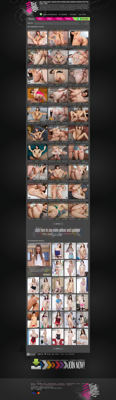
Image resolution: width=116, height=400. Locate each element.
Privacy (78, 383)
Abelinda (31, 244)
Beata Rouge (55, 295)
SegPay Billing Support (41, 383)
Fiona (70, 84)
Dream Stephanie (72, 103)
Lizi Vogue (79, 261)
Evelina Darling (68, 329)
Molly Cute (51, 219)
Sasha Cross (43, 329)
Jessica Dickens (44, 312)
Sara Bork (51, 200)
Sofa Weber (51, 142)
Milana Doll (51, 161)
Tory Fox (30, 219)
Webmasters (33, 384)
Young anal (31, 19)
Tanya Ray (71, 65)
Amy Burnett (43, 278)
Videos (40, 19)
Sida (29, 161)
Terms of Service (85, 383)
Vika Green (51, 84)
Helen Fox (30, 295)
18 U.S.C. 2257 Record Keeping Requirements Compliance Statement (51, 384)
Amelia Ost (71, 46)
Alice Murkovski (72, 200)
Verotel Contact (61, 383)
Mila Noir (55, 243)
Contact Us (69, 384)
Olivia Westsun (72, 161)
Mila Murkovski (31, 65)
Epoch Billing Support (70, 383)
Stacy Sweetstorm (32, 278)
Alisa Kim (55, 312)
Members (69, 19)
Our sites (60, 19)
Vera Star (30, 46)
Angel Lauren (31, 329)
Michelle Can (80, 329)
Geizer (29, 312)
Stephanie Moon (80, 312)
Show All (58, 223)
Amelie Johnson (80, 295)
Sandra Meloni (44, 295)
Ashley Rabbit (31, 123)
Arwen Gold (67, 243)
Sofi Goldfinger (80, 243)
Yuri (31, 161)
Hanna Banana (31, 84)
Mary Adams (55, 329)
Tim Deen (78, 161)
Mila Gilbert (67, 278)
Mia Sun (54, 278)
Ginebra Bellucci (56, 261)
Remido (50, 181)
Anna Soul (51, 46)
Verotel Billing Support (52, 383)
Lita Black (67, 295)
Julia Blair (67, 261)
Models (49, 19)
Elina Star (30, 181)
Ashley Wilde (72, 181)
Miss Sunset (51, 123)
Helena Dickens (80, 278)
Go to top (32, 354)
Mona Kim (67, 312)
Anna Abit (71, 142)
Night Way (30, 103)
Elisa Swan (30, 142)
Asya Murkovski (52, 103)
